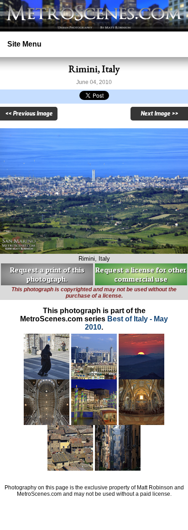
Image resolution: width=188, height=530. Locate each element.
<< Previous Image (28, 113)
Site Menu (24, 44)
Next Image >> (159, 113)
